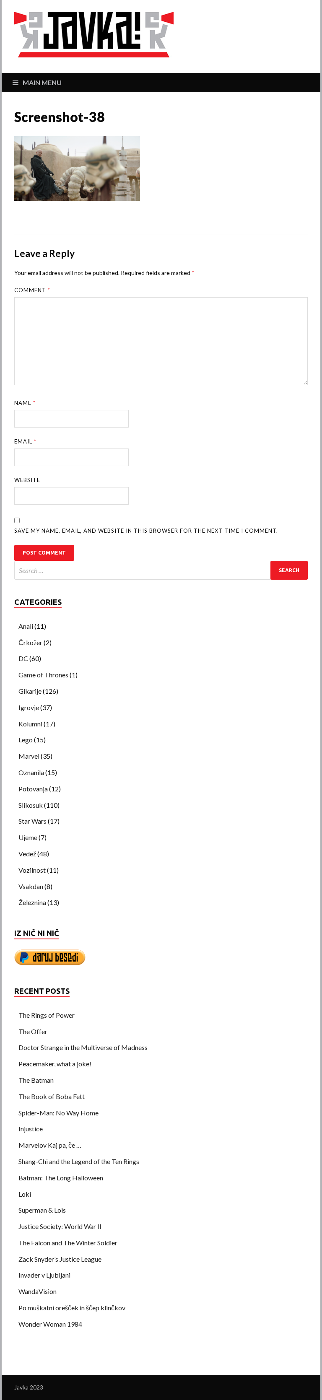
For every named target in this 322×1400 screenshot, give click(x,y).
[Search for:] (161, 570)
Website (27, 480)
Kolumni (30, 724)
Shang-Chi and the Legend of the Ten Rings (78, 1161)
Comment (32, 290)
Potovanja (33, 789)
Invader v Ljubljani (44, 1275)
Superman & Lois (42, 1210)
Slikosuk (30, 805)
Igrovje (28, 707)
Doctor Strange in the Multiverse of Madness (83, 1047)
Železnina (32, 902)
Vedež (27, 854)
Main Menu (42, 82)
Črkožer (30, 642)
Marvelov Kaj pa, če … (49, 1145)
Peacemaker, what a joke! (54, 1064)
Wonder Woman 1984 (50, 1324)
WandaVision (37, 1291)
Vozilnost (32, 870)
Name (25, 402)
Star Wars (32, 821)
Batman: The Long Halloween (60, 1178)
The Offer (32, 1031)
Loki (24, 1194)
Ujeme (27, 837)
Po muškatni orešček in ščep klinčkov (71, 1308)
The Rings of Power (46, 1015)
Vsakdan (30, 886)
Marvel (28, 756)
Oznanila (31, 772)
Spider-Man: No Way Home (58, 1113)
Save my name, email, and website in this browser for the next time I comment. (146, 530)
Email (25, 441)
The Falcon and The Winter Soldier (67, 1243)
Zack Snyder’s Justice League (59, 1259)
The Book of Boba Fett (51, 1096)
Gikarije (30, 691)
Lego (25, 740)
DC (23, 658)
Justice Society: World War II (59, 1226)
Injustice (30, 1129)
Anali (25, 626)
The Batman (36, 1080)
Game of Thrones (43, 675)
